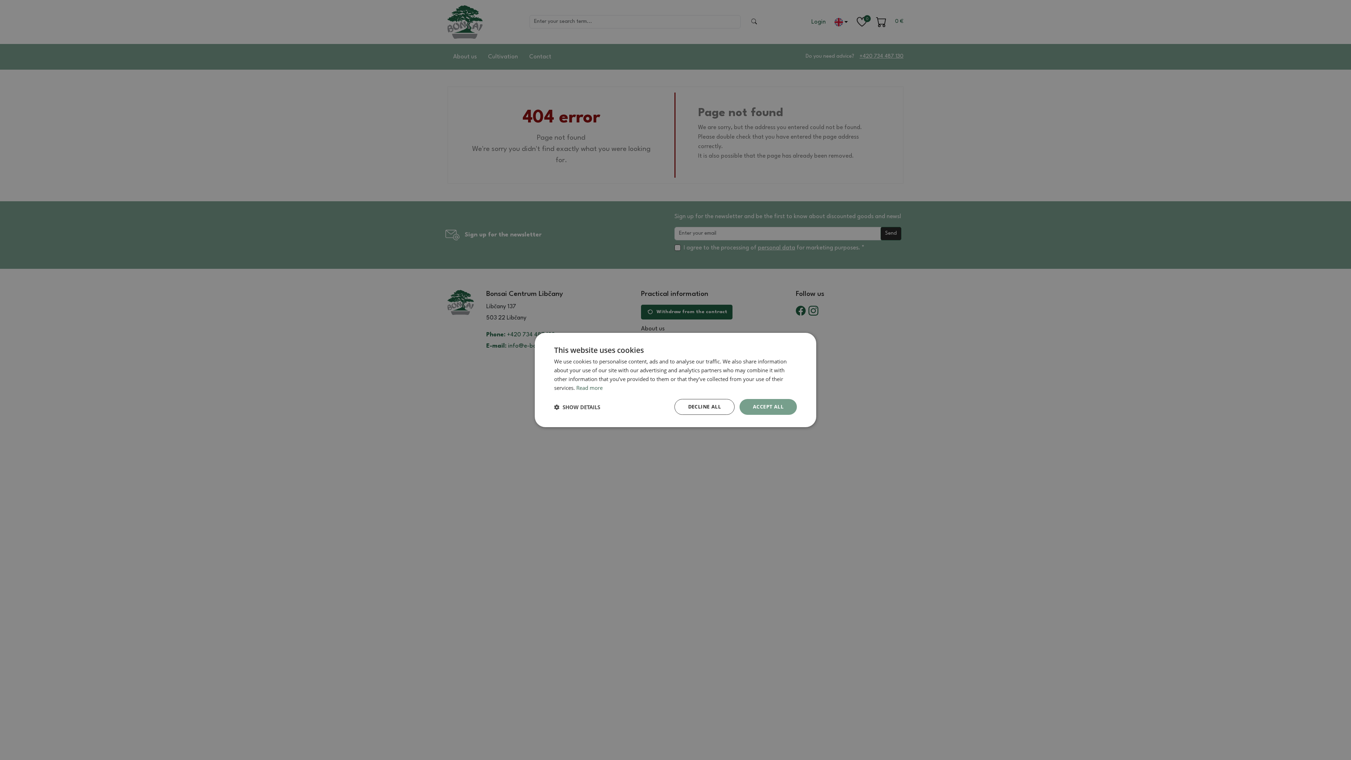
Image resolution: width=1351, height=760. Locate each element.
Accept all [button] (768, 406)
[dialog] (675, 380)
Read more (589, 387)
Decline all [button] (704, 406)
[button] (577, 407)
